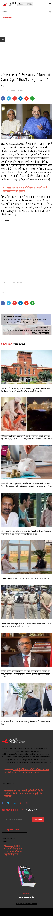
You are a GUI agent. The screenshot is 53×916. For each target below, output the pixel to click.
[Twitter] (8, 803)
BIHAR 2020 (13, 295)
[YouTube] (20, 803)
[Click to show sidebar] (2, 39)
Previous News (14, 316)
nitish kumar (45, 295)
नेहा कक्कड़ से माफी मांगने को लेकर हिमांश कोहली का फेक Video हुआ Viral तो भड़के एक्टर (28, 331)
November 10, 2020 (8, 91)
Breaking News (6, 17)
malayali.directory (26, 903)
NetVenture (33, 913)
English (21, 4)
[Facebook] (2, 803)
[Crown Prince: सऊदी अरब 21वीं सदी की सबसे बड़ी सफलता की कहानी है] (26, 557)
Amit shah (4, 295)
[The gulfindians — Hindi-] (10, 4)
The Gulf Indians (16, 910)
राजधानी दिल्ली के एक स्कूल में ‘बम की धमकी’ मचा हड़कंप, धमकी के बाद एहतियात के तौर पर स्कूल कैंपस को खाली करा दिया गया (26, 625)
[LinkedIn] (14, 803)
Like (21, 91)
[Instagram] (26, 803)
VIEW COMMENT (17, 282)
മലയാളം (29, 4)
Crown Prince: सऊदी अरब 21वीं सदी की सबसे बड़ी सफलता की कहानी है (25, 578)
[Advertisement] (26, 44)
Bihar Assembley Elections (29, 295)
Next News (41, 327)
